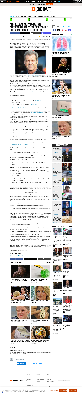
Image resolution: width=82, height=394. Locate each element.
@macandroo (15, 107)
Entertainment (13, 255)
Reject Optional (63, 390)
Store (48, 374)
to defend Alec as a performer (33, 75)
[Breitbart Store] (58, 1)
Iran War (17, 16)
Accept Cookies (72, 390)
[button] (3, 1)
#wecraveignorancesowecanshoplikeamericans (21, 144)
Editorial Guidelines (29, 385)
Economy (45, 1)
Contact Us (39, 383)
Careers (38, 386)
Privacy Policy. (5, 392)
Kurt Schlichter (14, 36)
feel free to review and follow (37, 112)
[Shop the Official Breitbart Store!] (67, 26)
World (49, 1)
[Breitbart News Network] (53, 26)
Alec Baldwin (18, 255)
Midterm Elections (32, 16)
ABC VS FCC (53, 16)
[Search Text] (74, 1)
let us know (47, 349)
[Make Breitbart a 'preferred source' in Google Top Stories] (45, 36)
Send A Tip (49, 383)
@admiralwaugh (15, 223)
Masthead (28, 374)
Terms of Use (39, 374)
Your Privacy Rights (54, 390)
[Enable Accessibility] (80, 1)
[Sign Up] (49, 4)
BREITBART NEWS (17, 380)
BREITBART (44, 9)
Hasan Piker (40, 16)
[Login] (77, 1)
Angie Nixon (23, 16)
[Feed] (69, 380)
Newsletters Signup (50, 381)
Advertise (38, 381)
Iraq (22, 255)
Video (55, 1)
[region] (41, 390)
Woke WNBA (46, 16)
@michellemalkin (38, 100)
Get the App (49, 379)
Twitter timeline (35, 91)
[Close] (80, 390)
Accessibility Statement (28, 380)
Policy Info (28, 383)
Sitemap (48, 386)
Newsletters (17, 1)
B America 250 (25, 1)
